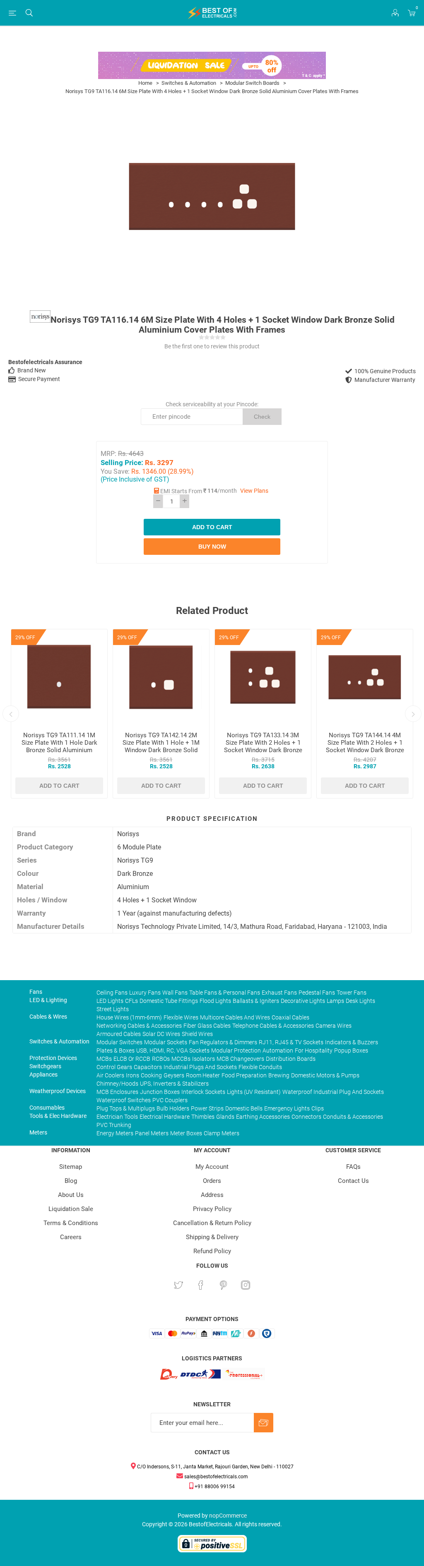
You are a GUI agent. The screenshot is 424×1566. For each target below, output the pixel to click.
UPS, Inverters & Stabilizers (174, 1083)
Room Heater (203, 1075)
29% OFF (25, 637)
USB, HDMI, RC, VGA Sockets (173, 1050)
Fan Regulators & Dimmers (223, 1042)
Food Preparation (244, 1075)
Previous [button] (10, 713)
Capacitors (148, 1067)
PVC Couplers (170, 1100)
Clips (317, 1108)
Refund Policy (212, 1251)
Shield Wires (197, 1034)
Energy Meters (114, 1133)
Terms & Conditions (70, 1223)
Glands (225, 1116)
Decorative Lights (303, 1001)
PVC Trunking (113, 1125)
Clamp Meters (221, 1133)
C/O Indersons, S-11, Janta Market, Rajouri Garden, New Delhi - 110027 (215, 1467)
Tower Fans (351, 992)
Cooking (151, 1075)
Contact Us (353, 1181)
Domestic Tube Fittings (169, 1001)
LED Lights (109, 1001)
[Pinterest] (223, 1285)
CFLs (131, 1001)
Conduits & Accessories (353, 1116)
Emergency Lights (287, 1108)
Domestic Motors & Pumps (325, 1075)
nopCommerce (228, 1515)
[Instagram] (245, 1285)
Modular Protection (236, 1050)
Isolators (203, 1058)
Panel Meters (152, 1133)
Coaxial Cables (290, 1017)
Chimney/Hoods (117, 1083)
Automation (278, 1050)
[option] (59, 714)
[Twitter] (178, 1285)
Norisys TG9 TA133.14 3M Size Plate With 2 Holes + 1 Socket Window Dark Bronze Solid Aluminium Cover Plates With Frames (263, 750)
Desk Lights (360, 1001)
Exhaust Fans (279, 992)
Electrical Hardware (165, 1116)
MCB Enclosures (117, 1092)
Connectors (306, 1116)
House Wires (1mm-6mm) (129, 1017)
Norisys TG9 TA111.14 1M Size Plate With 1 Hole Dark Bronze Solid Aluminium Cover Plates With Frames (59, 746)
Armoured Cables (118, 1034)
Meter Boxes (186, 1133)
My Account (212, 1166)
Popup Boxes (351, 1050)
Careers (71, 1237)
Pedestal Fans (317, 992)
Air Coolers (110, 1075)
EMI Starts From (181, 491)
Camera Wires (334, 1025)
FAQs (353, 1166)
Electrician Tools (117, 1116)
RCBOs (161, 1058)
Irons (132, 1075)
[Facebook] (200, 1285)
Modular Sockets (165, 1042)
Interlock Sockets (203, 1092)
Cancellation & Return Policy (212, 1223)
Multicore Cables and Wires (235, 1017)
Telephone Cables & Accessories (273, 1025)
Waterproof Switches (123, 1100)
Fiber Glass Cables (207, 1025)
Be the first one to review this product (212, 346)
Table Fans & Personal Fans (224, 992)
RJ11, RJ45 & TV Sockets (291, 1042)
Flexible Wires (181, 1017)
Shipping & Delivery (212, 1237)
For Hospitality (313, 1050)
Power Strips (207, 1108)
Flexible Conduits (260, 1067)
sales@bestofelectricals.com (215, 1477)
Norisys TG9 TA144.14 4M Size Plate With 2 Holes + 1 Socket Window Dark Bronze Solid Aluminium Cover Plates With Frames (365, 750)
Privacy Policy (212, 1209)
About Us (71, 1195)
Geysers (174, 1075)
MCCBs (180, 1058)
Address (212, 1195)
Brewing (278, 1075)
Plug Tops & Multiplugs (125, 1108)
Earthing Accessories (263, 1116)
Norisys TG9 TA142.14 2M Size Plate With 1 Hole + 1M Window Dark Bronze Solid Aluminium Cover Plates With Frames (161, 750)
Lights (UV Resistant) (254, 1092)
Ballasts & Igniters (256, 1001)
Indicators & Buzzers (351, 1042)
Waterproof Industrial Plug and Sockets (333, 1092)
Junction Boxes (160, 1092)
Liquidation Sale (70, 1209)
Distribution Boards (291, 1058)
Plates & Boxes (115, 1050)
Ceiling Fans (112, 992)
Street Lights (112, 1009)
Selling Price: (122, 462)
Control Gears (114, 1067)
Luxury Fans (145, 992)
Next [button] (413, 713)
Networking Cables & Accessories (139, 1025)
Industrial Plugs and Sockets (200, 1067)
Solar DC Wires (161, 1034)
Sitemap (70, 1166)
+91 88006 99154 (214, 1486)
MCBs (104, 1058)
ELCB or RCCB (131, 1058)
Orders (212, 1181)
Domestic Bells (244, 1108)
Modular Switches (119, 1042)
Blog (71, 1181)
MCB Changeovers (240, 1058)
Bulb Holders (173, 1108)
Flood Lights (215, 1001)
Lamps (335, 1001)
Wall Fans (175, 992)
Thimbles (202, 1116)
